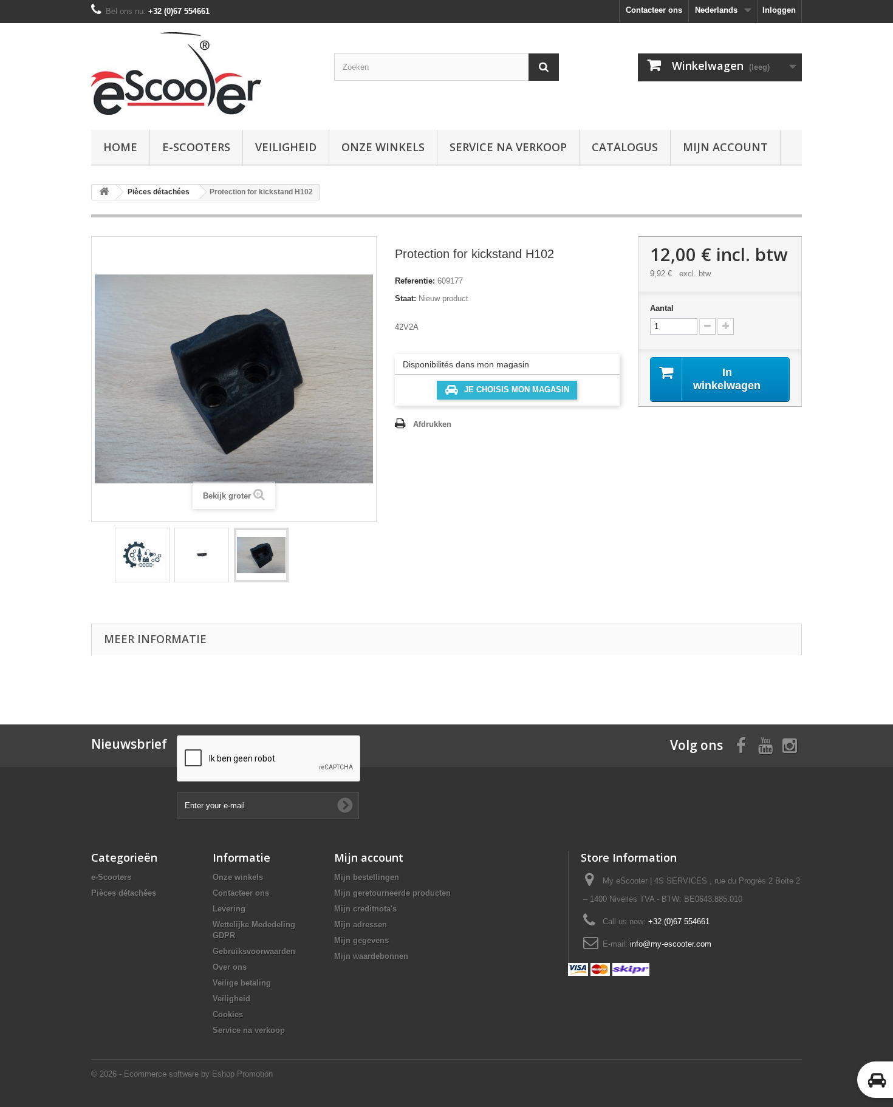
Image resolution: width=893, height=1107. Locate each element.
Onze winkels (383, 147)
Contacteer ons (654, 10)
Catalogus (625, 147)
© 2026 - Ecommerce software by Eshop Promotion (182, 1073)
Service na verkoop (508, 147)
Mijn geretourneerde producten (392, 893)
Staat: (405, 298)
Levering (229, 908)
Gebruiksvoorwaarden (254, 951)
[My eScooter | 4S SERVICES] (203, 73)
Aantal (662, 308)
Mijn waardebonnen (371, 956)
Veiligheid (285, 147)
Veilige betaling (242, 982)
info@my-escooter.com (670, 944)
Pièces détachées (123, 893)
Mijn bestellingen (366, 877)
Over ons (230, 967)
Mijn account (725, 147)
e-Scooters (196, 147)
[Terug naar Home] (103, 192)
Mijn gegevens (361, 940)
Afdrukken (432, 424)
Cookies (228, 1014)
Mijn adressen (360, 924)
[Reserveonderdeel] (142, 555)
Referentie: (415, 280)
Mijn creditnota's (365, 908)
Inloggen (779, 10)
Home (120, 147)
